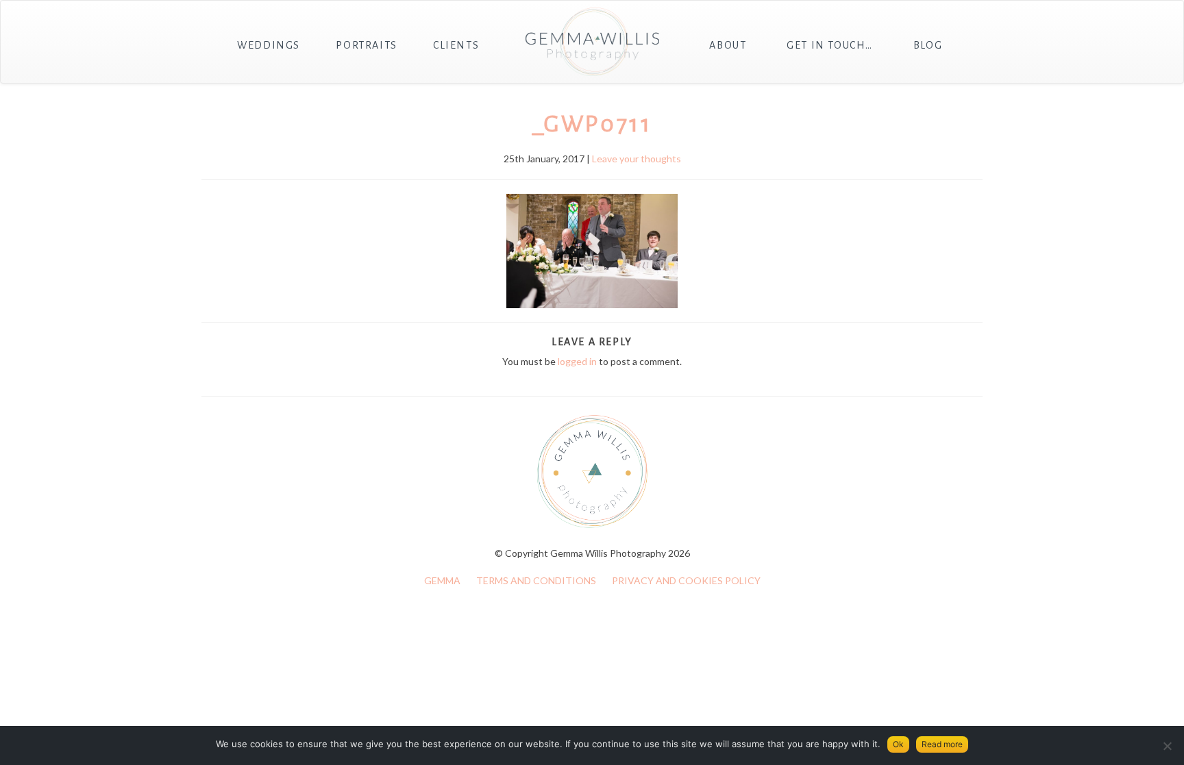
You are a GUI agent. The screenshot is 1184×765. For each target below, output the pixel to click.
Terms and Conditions (536, 580)
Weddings (268, 45)
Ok (898, 744)
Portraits (366, 45)
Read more (942, 744)
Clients (456, 45)
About (727, 45)
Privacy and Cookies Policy (686, 580)
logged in (577, 361)
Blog (927, 45)
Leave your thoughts (636, 158)
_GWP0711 (592, 124)
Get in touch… (830, 45)
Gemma (442, 580)
